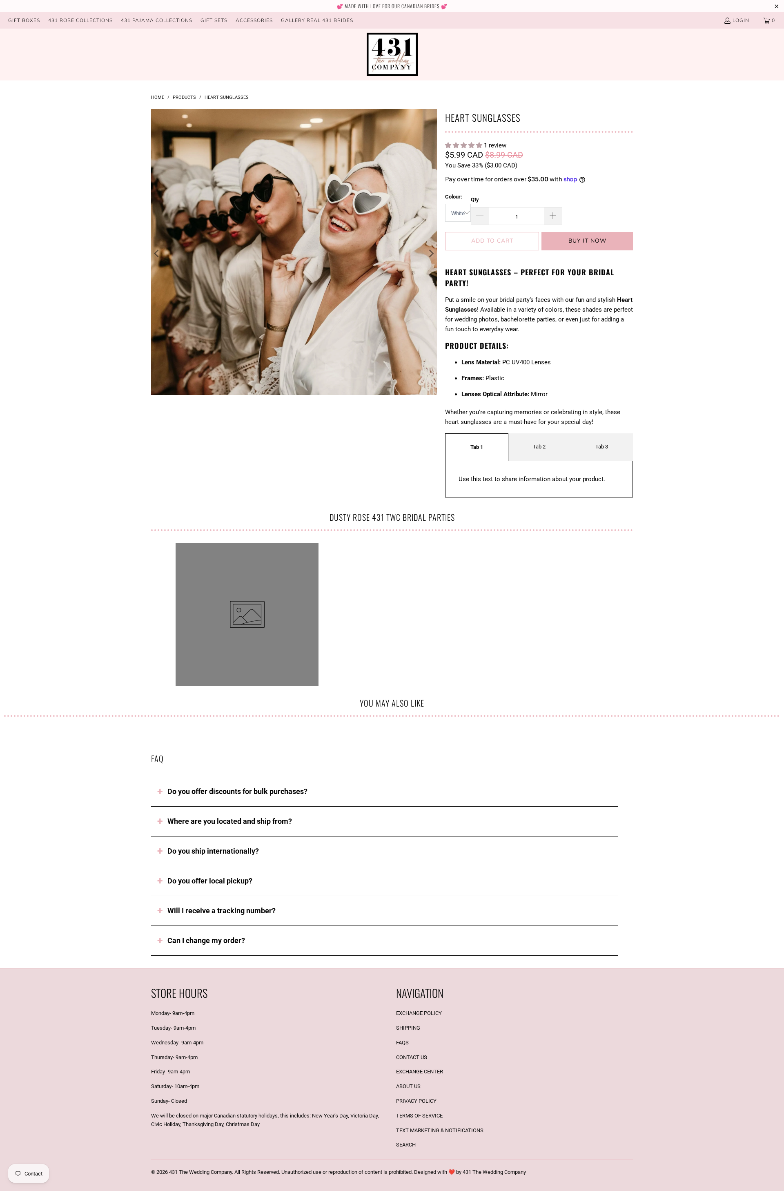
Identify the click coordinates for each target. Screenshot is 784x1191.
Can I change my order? (206, 940)
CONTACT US (411, 1057)
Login (741, 20)
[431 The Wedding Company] (392, 54)
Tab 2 (539, 447)
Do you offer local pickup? (209, 881)
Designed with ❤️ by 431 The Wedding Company (470, 1172)
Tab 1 (476, 447)
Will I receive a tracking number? (221, 910)
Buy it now (587, 241)
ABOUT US (408, 1086)
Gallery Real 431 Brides (317, 20)
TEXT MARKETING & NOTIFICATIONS (439, 1130)
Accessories (254, 20)
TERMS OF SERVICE (419, 1116)
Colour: (453, 197)
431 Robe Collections (80, 20)
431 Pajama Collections (156, 20)
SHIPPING (408, 1028)
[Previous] (157, 253)
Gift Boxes (24, 20)
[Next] (430, 253)
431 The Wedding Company (200, 1172)
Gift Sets (213, 20)
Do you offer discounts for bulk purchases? (237, 791)
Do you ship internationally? (213, 851)
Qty (475, 199)
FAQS (402, 1042)
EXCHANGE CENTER (419, 1071)
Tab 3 (601, 447)
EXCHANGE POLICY (419, 1013)
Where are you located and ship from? (229, 821)
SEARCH (406, 1145)
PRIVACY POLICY (416, 1101)
